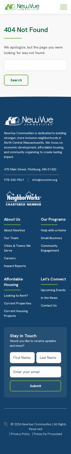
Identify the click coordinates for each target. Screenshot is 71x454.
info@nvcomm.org (44, 180)
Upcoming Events (53, 290)
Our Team (11, 238)
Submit (35, 386)
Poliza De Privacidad (48, 434)
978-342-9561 (14, 180)
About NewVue (14, 230)
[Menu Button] (63, 7)
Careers (10, 258)
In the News (49, 298)
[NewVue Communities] (21, 7)
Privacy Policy (20, 434)
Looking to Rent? (16, 295)
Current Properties (17, 303)
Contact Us (49, 305)
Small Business (51, 238)
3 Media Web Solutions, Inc (6, 424)
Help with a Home (53, 230)
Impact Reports (15, 266)
